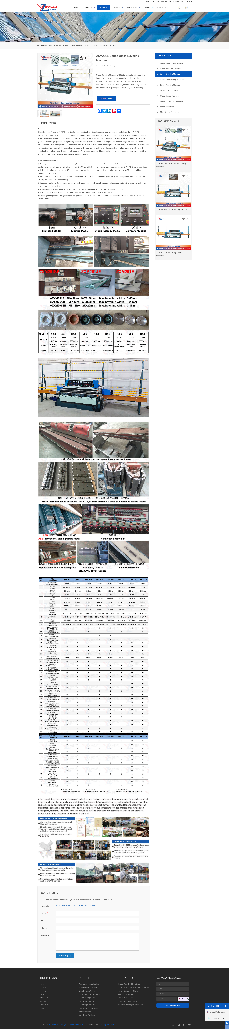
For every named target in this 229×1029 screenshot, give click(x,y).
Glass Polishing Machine (169, 69)
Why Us (147, 7)
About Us (89, 7)
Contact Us (162, 7)
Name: (44, 913)
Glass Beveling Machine (72, 46)
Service (117, 7)
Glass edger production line (170, 63)
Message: (46, 935)
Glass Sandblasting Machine (170, 80)
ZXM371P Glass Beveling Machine (172, 210)
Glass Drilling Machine (168, 90)
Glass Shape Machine (168, 96)
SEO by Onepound (107, 1025)
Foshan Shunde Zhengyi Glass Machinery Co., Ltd (66, 1025)
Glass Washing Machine (168, 85)
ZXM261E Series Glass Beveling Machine (100, 46)
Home (75, 7)
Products (103, 7)
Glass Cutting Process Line (170, 101)
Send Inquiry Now (172, 1005)
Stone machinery (165, 107)
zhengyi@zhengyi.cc (130, 1001)
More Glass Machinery (168, 112)
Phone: (44, 928)
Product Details (47, 122)
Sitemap (43, 1008)
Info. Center (132, 7)
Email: (44, 920)
